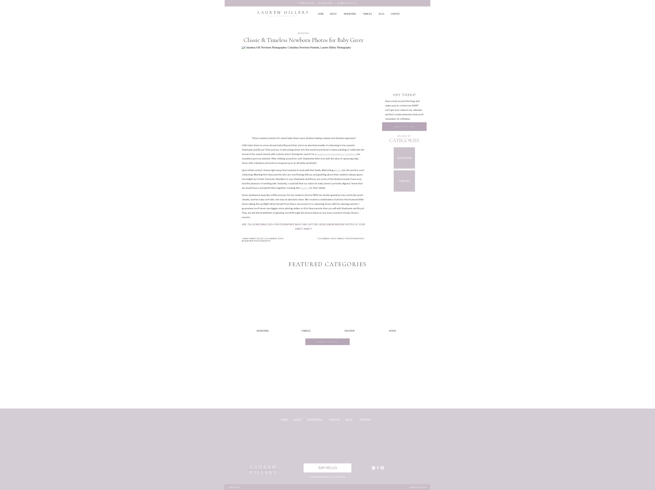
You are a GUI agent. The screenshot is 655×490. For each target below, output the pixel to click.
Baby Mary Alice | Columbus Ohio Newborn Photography (263, 239)
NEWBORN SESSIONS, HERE (347, 236)
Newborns (303, 33)
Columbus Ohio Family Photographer (340, 238)
